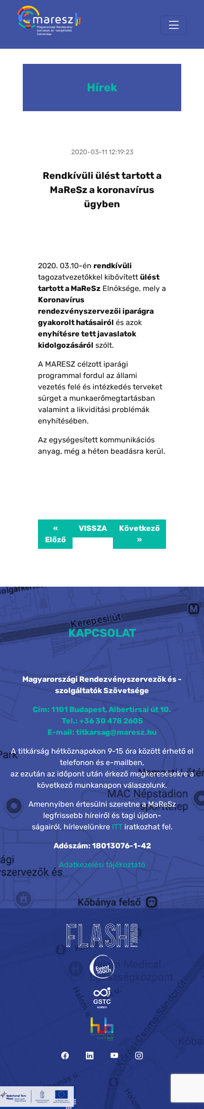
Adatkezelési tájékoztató (102, 864)
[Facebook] (65, 1055)
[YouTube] (114, 1055)
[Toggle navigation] (173, 25)
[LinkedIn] (89, 1055)
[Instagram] (139, 1055)
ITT (117, 826)
